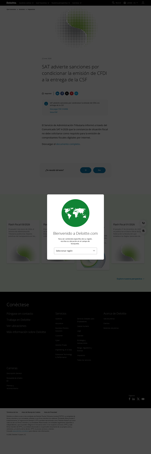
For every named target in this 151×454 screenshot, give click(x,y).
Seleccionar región (64, 251)
